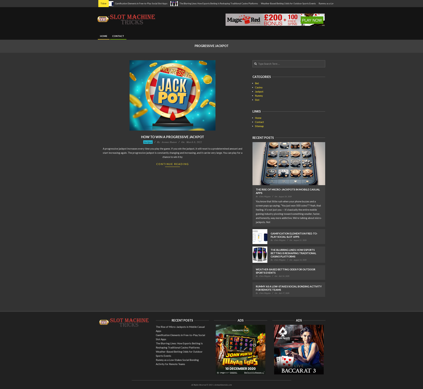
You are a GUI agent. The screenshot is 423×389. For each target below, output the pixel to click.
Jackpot (148, 142)
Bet (257, 83)
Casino (259, 87)
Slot (257, 99)
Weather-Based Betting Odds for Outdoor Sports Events (275, 3)
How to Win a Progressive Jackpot (172, 137)
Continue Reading (172, 163)
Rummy (259, 95)
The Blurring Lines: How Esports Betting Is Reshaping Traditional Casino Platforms (205, 3)
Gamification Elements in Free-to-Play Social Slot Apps (128, 3)
